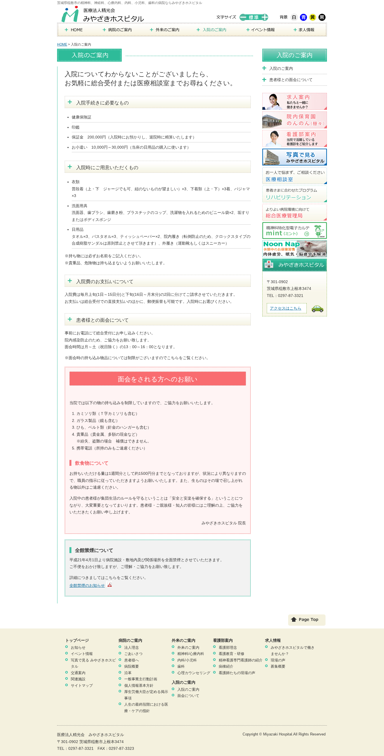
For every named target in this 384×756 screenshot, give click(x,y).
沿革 (128, 673)
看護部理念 (228, 647)
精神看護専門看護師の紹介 (241, 660)
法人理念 (131, 647)
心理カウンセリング (193, 673)
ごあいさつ (133, 654)
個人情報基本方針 (138, 685)
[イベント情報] (262, 33)
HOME (62, 44)
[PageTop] (307, 623)
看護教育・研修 (231, 654)
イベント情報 (82, 654)
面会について (188, 696)
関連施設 (78, 679)
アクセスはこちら (285, 308)
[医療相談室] (294, 180)
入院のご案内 (295, 55)
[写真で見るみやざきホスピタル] (294, 162)
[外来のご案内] (167, 33)
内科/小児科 (187, 660)
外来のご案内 (188, 647)
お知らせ (78, 647)
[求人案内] (294, 106)
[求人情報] (306, 33)
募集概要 (278, 666)
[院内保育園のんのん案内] (294, 124)
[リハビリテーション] (294, 198)
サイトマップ (82, 685)
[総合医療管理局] (294, 217)
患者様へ (131, 660)
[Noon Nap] (294, 253)
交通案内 (78, 673)
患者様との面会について (291, 79)
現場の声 (278, 660)
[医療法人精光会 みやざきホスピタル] (103, 19)
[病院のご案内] (119, 33)
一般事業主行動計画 (140, 679)
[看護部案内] (294, 143)
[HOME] (76, 33)
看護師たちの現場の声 (237, 673)
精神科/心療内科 (190, 654)
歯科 (181, 666)
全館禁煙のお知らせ (87, 585)
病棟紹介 (226, 666)
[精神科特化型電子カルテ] (294, 235)
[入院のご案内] (214, 33)
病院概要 (131, 666)
